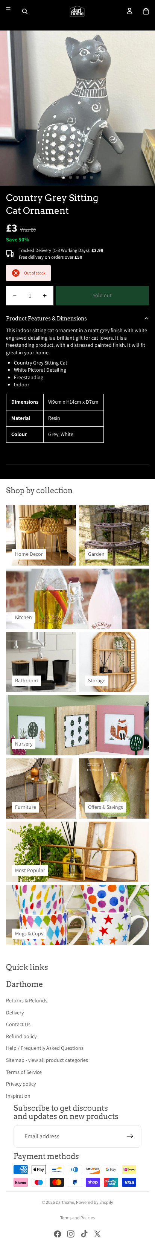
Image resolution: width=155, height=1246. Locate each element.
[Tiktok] (84, 1233)
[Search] (25, 11)
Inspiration (18, 1095)
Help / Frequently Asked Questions (45, 1048)
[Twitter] (97, 1233)
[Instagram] (70, 1233)
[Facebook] (57, 1233)
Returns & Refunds (26, 1000)
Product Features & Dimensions (46, 319)
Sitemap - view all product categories (47, 1060)
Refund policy (21, 1036)
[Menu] (8, 8)
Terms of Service (24, 1072)
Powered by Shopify (94, 1202)
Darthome (65, 1202)
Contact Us (18, 1024)
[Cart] (146, 11)
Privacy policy (21, 1083)
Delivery (15, 1012)
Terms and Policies (77, 1217)
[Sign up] (130, 1136)
